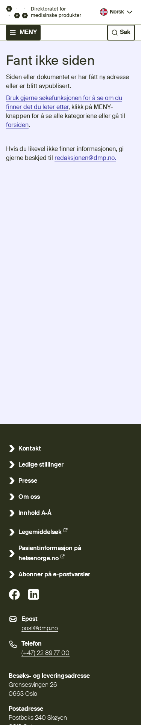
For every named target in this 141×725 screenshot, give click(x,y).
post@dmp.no (39, 629)
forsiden (17, 125)
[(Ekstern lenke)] (14, 594)
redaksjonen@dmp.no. (85, 158)
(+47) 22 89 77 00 (45, 653)
